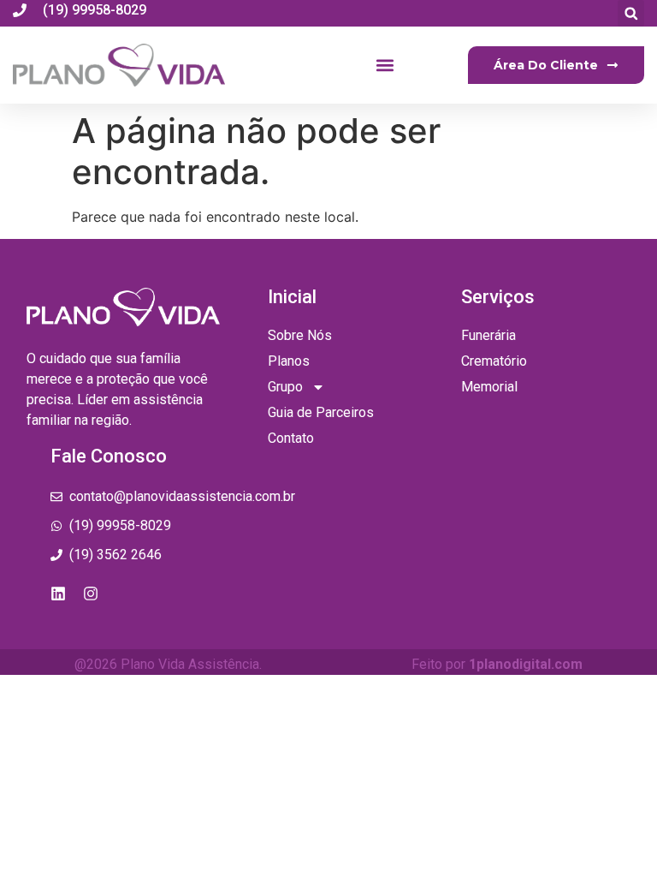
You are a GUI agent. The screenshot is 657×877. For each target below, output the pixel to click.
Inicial (292, 296)
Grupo (285, 387)
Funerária (488, 335)
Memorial (489, 387)
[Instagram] (90, 593)
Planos (289, 361)
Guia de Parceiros (321, 412)
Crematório (494, 361)
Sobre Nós (300, 335)
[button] (631, 13)
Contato (291, 438)
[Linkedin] (58, 593)
